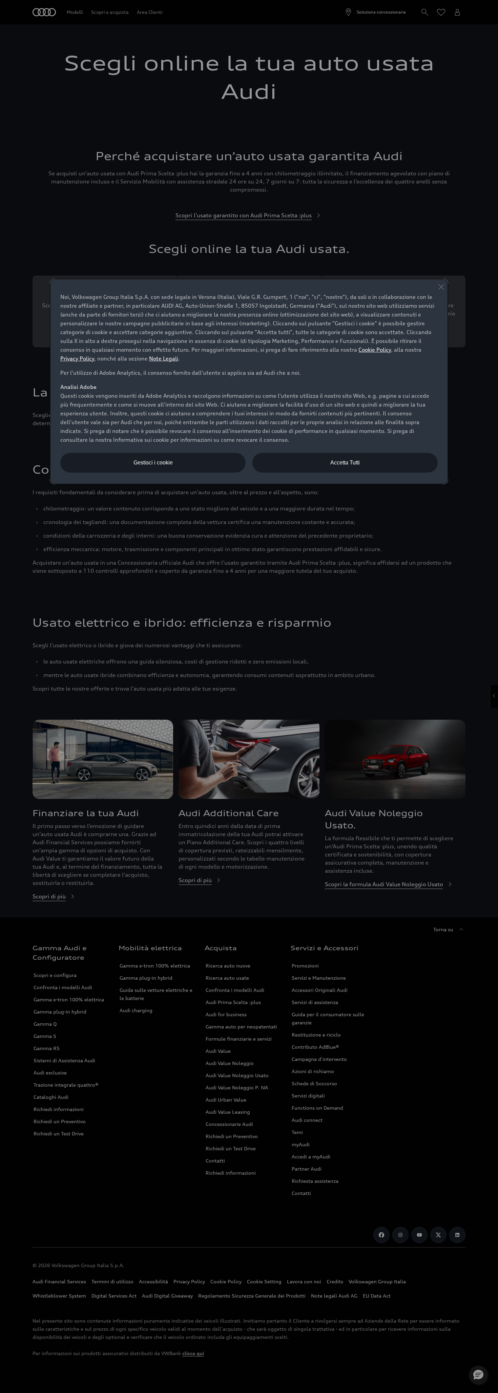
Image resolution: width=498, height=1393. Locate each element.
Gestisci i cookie (153, 462)
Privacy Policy (77, 358)
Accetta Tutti (345, 462)
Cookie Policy (374, 349)
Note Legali (163, 358)
